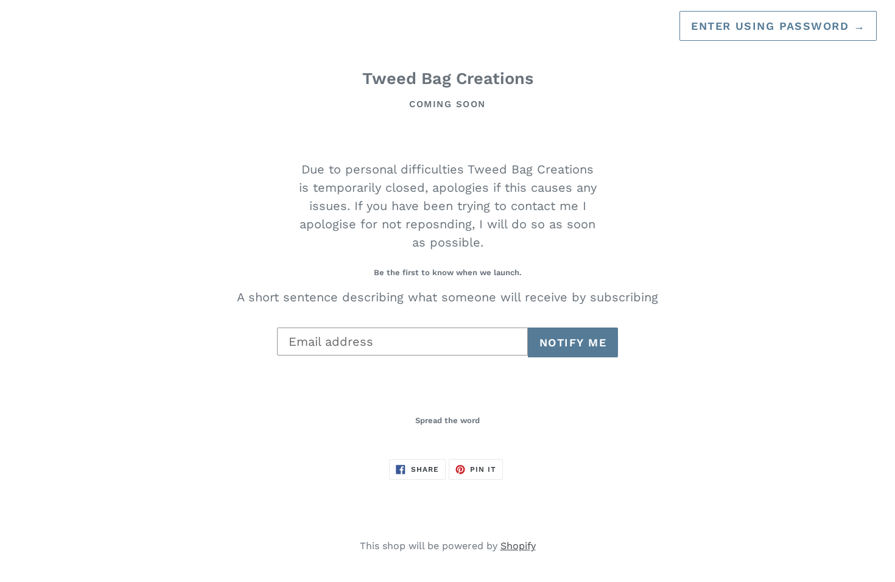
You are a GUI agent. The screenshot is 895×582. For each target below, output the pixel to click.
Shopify (518, 546)
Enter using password (778, 25)
